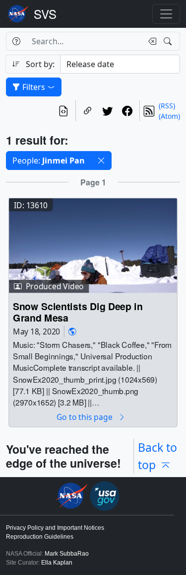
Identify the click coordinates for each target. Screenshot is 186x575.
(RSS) (167, 105)
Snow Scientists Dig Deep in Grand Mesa (78, 312)
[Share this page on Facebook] (127, 110)
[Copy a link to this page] (88, 110)
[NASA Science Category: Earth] (72, 331)
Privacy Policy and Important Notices (55, 527)
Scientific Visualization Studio (45, 14)
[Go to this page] (93, 245)
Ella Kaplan (56, 562)
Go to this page (85, 417)
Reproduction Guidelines (39, 536)
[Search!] (169, 41)
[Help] (16, 41)
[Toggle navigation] (166, 14)
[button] (101, 160)
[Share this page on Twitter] (108, 110)
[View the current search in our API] (63, 110)
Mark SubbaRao (67, 553)
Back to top (157, 456)
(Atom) (169, 116)
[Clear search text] (150, 41)
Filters (33, 87)
